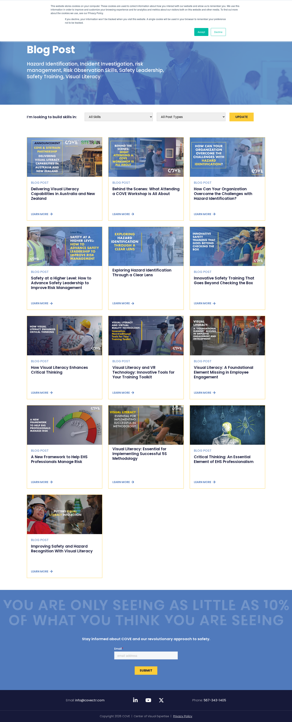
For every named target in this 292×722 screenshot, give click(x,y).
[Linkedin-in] (135, 700)
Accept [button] (201, 32)
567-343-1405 (215, 700)
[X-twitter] (161, 700)
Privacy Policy (182, 716)
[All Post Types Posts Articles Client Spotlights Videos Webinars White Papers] (191, 117)
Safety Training (45, 76)
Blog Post (51, 49)
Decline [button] (218, 32)
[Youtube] (148, 700)
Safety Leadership (141, 70)
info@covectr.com (89, 700)
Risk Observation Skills (90, 70)
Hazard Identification (52, 64)
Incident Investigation (106, 64)
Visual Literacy (83, 76)
